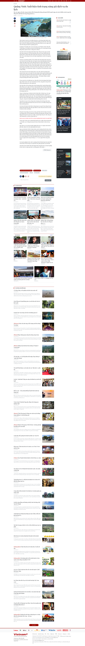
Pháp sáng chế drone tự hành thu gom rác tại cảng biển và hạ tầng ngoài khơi (61, 163)
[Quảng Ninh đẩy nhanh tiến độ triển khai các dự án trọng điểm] (20, 214)
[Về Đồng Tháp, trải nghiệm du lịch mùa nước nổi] (48, 293)
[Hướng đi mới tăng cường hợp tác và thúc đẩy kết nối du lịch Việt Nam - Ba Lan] (48, 618)
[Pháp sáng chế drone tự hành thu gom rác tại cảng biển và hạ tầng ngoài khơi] (68, 163)
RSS (45, 633)
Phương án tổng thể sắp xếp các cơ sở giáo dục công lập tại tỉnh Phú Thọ (64, 91)
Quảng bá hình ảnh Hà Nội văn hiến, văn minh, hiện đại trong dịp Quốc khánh (27, 592)
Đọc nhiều (60, 17)
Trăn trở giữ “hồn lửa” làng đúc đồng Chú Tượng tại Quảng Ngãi (26, 402)
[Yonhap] (44, 630)
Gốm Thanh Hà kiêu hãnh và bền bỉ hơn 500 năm (29, 458)
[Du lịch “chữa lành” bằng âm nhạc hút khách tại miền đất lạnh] (48, 382)
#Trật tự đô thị (44, 170)
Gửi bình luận (48, 180)
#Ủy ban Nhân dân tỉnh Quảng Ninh (26, 170)
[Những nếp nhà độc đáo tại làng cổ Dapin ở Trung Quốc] (48, 349)
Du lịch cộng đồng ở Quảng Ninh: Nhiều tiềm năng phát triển (33, 199)
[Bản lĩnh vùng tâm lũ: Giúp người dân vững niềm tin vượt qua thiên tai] (64, 104)
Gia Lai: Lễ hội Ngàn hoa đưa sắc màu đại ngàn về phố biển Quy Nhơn (27, 570)
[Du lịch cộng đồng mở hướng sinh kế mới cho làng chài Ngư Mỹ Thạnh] (48, 505)
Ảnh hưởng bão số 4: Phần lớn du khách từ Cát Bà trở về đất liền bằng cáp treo (27, 480)
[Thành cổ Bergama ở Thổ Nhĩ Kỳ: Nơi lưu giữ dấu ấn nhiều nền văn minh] (48, 428)
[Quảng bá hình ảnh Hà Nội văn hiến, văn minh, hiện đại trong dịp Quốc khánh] (48, 595)
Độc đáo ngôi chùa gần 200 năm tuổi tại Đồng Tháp (64, 20)
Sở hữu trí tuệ (34, 633)
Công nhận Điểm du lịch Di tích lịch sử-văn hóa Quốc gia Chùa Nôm (27, 491)
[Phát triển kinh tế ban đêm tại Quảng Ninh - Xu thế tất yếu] (20, 191)
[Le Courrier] (59, 630)
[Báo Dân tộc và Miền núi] (14, 630)
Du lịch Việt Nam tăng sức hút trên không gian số (25, 312)
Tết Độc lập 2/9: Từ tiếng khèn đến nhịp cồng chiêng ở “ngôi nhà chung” (27, 357)
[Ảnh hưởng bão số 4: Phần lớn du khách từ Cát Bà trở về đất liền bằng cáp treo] (48, 483)
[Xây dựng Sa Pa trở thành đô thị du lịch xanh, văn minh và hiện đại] (48, 472)
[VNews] (70, 630)
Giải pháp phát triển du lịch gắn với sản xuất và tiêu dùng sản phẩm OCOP (26, 558)
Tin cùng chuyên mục (20, 288)
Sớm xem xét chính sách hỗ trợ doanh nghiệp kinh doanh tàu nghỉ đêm (47, 199)
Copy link (15, 26)
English (53, 0)
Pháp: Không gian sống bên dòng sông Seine (28, 335)
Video (60, 98)
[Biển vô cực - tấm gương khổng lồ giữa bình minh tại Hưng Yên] (48, 394)
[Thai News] (31, 630)
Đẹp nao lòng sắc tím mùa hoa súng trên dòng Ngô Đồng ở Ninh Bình (63, 32)
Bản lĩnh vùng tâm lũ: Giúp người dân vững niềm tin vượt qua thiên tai (63, 112)
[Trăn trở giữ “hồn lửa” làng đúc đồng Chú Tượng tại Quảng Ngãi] (48, 405)
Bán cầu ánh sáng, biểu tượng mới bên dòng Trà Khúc (27, 324)
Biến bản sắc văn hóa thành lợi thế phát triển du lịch (26, 536)
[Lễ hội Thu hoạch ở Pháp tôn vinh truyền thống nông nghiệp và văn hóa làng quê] (48, 416)
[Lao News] (28, 630)
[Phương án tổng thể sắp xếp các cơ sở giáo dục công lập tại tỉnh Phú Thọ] (64, 84)
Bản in (15, 24)
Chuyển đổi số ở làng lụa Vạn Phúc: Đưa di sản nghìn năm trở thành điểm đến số (27, 603)
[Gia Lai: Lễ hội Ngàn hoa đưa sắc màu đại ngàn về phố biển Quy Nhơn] (48, 573)
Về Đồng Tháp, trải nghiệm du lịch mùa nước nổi (25, 290)
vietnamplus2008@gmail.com (39, 640)
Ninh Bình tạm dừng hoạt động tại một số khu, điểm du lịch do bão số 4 (27, 514)
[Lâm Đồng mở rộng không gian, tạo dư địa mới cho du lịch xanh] (48, 304)
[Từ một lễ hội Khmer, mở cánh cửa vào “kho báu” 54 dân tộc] (48, 371)
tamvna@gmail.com (55, 637)
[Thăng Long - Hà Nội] (66, 0)
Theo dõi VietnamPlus (42, 176)
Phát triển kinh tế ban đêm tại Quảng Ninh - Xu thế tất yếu (20, 199)
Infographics (61, 77)
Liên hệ (69, 633)
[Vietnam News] (52, 630)
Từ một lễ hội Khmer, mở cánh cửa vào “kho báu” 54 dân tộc (27, 368)
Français (55, 0)
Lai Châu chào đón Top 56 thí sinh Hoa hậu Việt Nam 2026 (26, 581)
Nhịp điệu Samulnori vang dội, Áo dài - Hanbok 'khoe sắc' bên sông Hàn (64, 37)
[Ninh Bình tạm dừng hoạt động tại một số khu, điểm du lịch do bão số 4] (48, 517)
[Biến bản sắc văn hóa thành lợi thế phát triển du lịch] (48, 539)
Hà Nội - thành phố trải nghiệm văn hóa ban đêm (64, 26)
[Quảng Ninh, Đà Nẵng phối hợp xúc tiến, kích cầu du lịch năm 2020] (34, 214)
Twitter (15, 21)
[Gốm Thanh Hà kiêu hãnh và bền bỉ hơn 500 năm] (48, 461)
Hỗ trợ (48, 633)
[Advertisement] (36, 159)
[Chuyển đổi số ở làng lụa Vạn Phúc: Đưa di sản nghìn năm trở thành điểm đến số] (48, 606)
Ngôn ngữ (52, 633)
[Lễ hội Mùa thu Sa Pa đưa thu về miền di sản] (48, 550)
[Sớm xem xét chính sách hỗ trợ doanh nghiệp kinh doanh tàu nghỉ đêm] (36, 118)
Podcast (61, 150)
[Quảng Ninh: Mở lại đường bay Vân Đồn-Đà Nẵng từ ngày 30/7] (47, 214)
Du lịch (15, 3)
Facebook (15, 18)
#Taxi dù (31, 172)
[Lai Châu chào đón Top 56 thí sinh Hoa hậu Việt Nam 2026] (48, 583)
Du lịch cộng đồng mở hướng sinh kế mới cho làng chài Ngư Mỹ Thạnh (27, 503)
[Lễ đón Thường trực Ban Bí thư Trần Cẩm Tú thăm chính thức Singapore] (64, 121)
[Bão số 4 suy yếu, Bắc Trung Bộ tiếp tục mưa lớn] (68, 155)
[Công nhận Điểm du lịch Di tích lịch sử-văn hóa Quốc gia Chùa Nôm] (48, 494)
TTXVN (56, 633)
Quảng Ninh (37, 172)
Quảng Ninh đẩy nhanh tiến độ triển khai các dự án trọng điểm (20, 222)
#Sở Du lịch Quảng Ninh (24, 172)
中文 (61, 0)
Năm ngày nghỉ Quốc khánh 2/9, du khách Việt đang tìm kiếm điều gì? (63, 43)
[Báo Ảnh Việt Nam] (65, 630)
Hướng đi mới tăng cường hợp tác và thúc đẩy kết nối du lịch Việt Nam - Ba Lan (27, 615)
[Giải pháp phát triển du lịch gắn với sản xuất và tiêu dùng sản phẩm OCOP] (48, 561)
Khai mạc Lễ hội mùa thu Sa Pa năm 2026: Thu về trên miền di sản (27, 447)
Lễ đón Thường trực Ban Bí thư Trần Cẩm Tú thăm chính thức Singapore (63, 128)
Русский (64, 0)
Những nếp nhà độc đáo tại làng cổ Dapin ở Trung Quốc (26, 346)
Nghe (60, 157)
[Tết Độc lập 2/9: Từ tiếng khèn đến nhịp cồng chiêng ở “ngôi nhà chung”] (48, 360)
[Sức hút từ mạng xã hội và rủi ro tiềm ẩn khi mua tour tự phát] (48, 528)
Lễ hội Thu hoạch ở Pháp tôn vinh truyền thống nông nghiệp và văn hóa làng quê (27, 414)
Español (59, 0)
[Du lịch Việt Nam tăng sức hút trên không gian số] (48, 316)
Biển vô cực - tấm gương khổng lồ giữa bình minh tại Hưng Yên (26, 391)
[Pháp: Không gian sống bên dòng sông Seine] (48, 338)
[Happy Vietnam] (37, 630)
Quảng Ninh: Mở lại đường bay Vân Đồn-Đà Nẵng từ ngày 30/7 (47, 222)
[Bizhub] (24, 630)
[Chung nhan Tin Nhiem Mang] (65, 636)
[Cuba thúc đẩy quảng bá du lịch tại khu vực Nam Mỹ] (48, 439)
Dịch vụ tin (60, 633)
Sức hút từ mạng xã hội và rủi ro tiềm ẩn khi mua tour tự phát (27, 525)
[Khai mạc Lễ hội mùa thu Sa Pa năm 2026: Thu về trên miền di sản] (48, 450)
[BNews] (20, 630)
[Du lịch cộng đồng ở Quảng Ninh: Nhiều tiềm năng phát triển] (34, 191)
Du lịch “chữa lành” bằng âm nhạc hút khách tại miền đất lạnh (27, 380)
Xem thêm (34, 625)
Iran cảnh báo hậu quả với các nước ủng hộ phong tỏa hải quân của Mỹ (61, 172)
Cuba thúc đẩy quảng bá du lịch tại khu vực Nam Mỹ (26, 435)
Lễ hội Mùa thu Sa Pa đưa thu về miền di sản (27, 547)
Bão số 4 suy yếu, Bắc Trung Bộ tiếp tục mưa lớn (61, 154)
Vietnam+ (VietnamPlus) (21, 1)
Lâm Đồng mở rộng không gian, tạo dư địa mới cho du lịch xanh (27, 302)
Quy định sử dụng (41, 633)
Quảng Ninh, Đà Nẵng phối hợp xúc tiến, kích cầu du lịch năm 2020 (33, 222)
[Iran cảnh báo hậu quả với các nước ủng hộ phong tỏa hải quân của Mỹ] (68, 172)
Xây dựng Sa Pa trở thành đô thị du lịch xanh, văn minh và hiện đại (27, 469)
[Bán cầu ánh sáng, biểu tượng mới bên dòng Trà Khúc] (48, 327)
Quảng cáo (64, 633)
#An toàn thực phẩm (37, 170)
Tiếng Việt (49, 0)
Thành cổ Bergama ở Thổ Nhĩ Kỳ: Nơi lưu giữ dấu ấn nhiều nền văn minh (27, 425)
